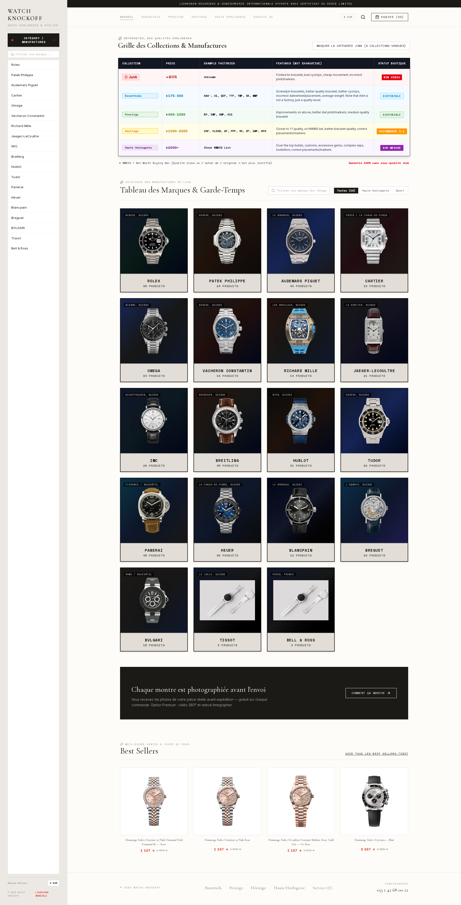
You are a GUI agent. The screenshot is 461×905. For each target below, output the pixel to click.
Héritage (199, 17)
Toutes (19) (346, 190)
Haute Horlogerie (230, 17)
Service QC (263, 17)
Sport (400, 190)
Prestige (176, 17)
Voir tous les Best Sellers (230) (376, 754)
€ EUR (53, 883)
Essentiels (151, 17)
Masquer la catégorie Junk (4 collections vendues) (361, 46)
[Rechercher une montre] (363, 17)
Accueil (127, 17)
